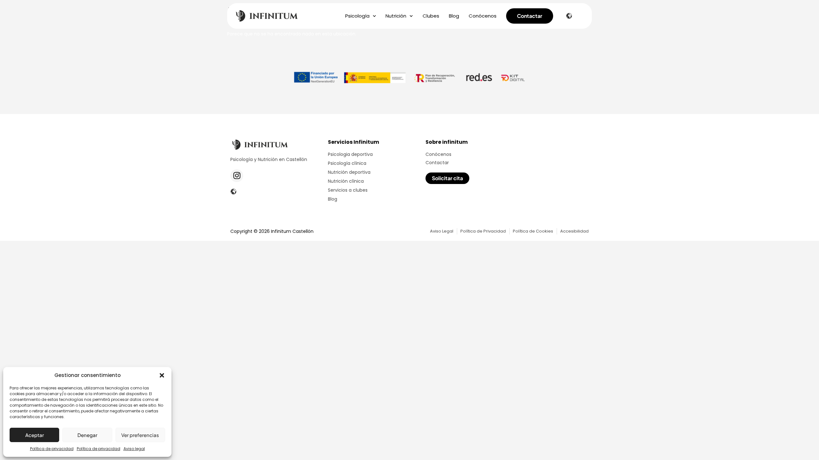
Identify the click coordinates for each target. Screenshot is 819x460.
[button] (162, 375)
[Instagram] (236, 175)
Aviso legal (134, 448)
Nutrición (396, 16)
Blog (454, 16)
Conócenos (483, 16)
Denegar (87, 435)
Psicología (357, 16)
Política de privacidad (52, 448)
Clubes (431, 16)
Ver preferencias (140, 435)
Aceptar (34, 435)
